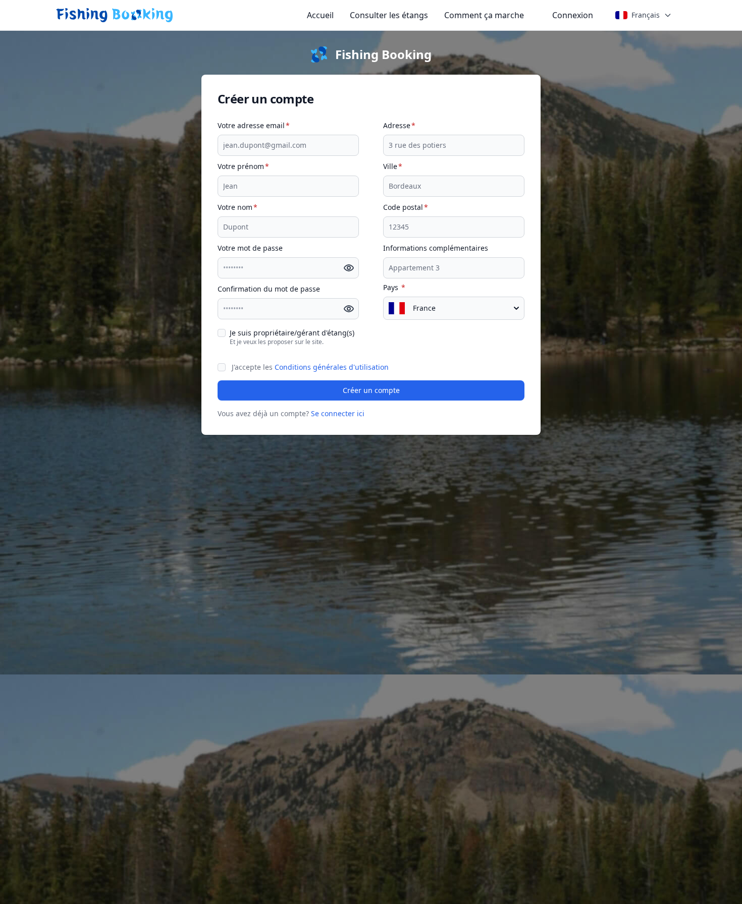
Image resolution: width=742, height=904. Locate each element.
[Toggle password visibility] (348, 268)
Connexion (572, 15)
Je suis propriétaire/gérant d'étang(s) (292, 332)
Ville (392, 166)
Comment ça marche (484, 15)
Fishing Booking (383, 54)
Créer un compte (371, 390)
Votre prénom (243, 166)
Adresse (399, 125)
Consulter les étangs (389, 15)
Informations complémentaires (435, 248)
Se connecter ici (337, 413)
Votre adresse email (254, 125)
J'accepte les (310, 367)
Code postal (405, 207)
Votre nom (237, 207)
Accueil (320, 15)
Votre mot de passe (250, 248)
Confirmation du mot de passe (269, 289)
